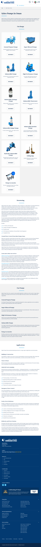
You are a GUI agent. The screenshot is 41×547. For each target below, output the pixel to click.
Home (2, 8)
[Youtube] (5, 485)
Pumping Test (4, 278)
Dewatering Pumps (5, 271)
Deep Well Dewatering (5, 263)
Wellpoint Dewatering (5, 255)
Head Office (4, 443)
